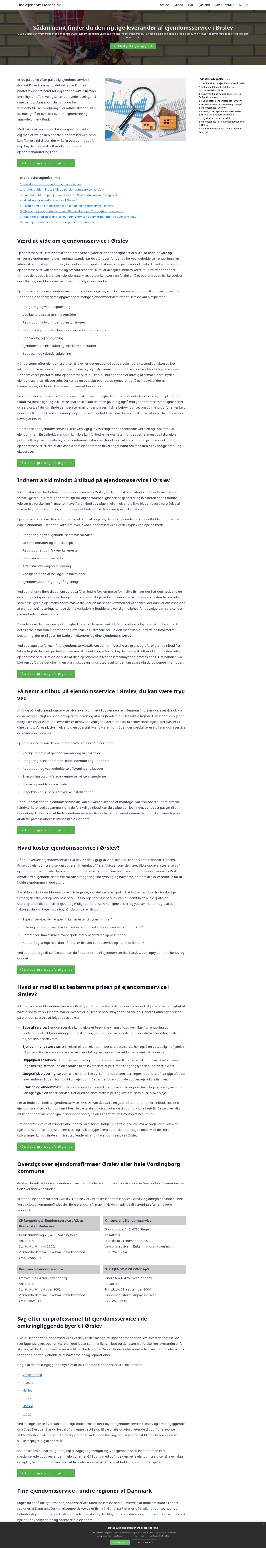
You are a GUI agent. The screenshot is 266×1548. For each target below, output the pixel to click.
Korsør (28, 1398)
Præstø (28, 1382)
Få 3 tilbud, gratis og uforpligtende (133, 46)
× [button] (263, 1524)
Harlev (27, 1390)
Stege (27, 1414)
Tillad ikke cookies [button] (144, 1542)
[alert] (133, 1535)
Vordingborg (32, 1375)
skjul (57, 178)
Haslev (28, 1406)
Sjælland (204, 5)
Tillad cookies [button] (120, 1542)
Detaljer (165, 1536)
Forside (163, 5)
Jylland (178, 5)
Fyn (190, 5)
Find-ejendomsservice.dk (39, 4)
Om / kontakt (224, 5)
